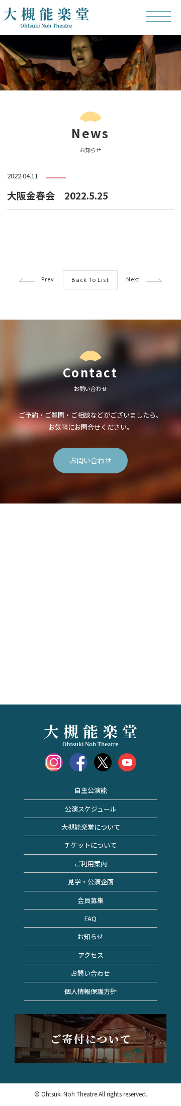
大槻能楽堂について (90, 827)
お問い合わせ (90, 460)
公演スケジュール (91, 809)
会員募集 (90, 900)
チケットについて (90, 845)
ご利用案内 (90, 863)
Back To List (90, 279)
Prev (45, 279)
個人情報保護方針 (90, 991)
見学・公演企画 (91, 881)
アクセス (91, 955)
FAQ (90, 918)
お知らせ (90, 936)
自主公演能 (90, 790)
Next (136, 279)
